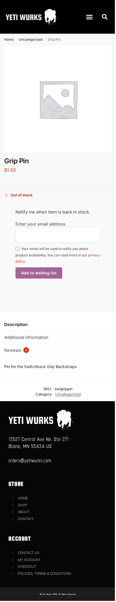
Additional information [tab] (26, 337)
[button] (89, 17)
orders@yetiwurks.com (29, 460)
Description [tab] (16, 324)
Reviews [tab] (15, 350)
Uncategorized (31, 39)
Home (9, 39)
